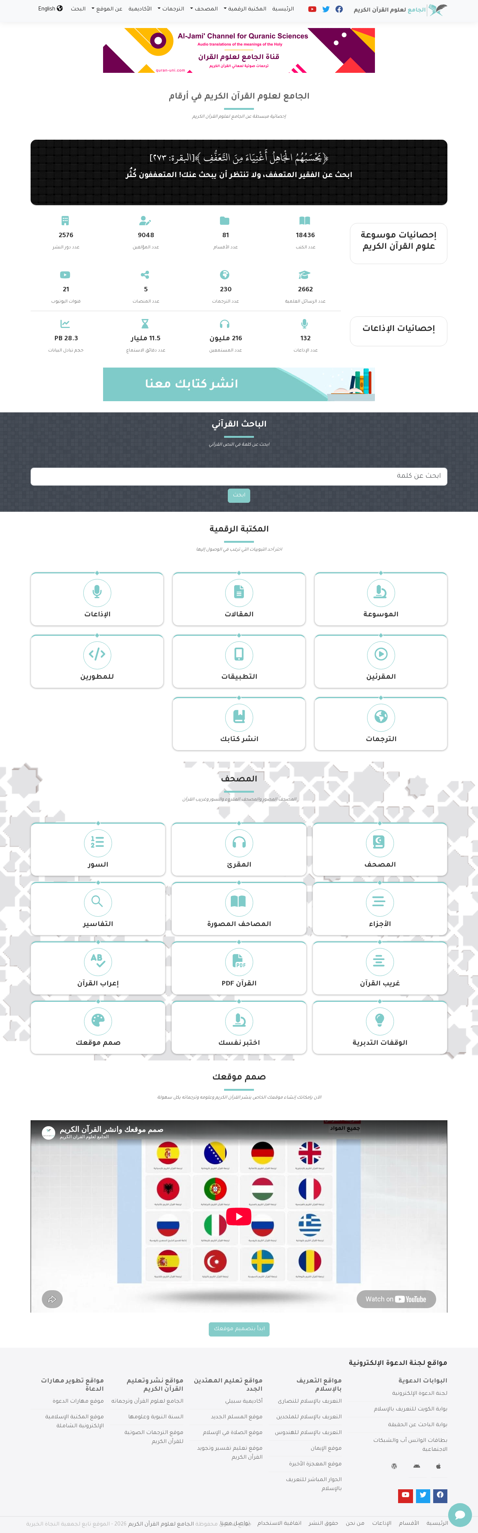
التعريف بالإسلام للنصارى (310, 1402)
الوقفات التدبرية (380, 1043)
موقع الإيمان (326, 1449)
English (47, 10)
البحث (78, 10)
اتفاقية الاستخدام (279, 1524)
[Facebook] (338, 11)
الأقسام (409, 1524)
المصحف (206, 10)
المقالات (239, 615)
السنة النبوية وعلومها (155, 1418)
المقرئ (239, 865)
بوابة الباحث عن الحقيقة (417, 1425)
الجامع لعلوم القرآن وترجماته (147, 1402)
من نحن (355, 1524)
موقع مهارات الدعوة (78, 1402)
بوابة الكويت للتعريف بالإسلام (410, 1410)
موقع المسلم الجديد (237, 1418)
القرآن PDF (239, 984)
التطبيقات (239, 677)
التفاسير (98, 925)
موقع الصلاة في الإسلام (233, 1433)
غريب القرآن (380, 984)
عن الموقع (109, 10)
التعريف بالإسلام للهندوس (308, 1433)
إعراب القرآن (98, 984)
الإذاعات (97, 615)
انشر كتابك (239, 740)
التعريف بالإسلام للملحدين (309, 1418)
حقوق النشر (323, 1524)
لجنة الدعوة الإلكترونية (419, 1394)
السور (98, 865)
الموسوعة (380, 615)
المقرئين (381, 677)
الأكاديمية (140, 10)
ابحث (239, 496)
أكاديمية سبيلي (244, 1402)
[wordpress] (395, 1468)
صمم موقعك (98, 1043)
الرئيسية (283, 10)
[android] (418, 1468)
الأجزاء (380, 925)
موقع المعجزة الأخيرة (315, 1465)
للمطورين (97, 677)
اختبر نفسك (239, 1043)
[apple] (439, 1468)
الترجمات (173, 10)
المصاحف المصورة (239, 925)
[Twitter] (325, 11)
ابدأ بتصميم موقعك (239, 1329)
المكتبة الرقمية (247, 10)
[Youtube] (311, 11)
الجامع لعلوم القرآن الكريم (161, 1525)
